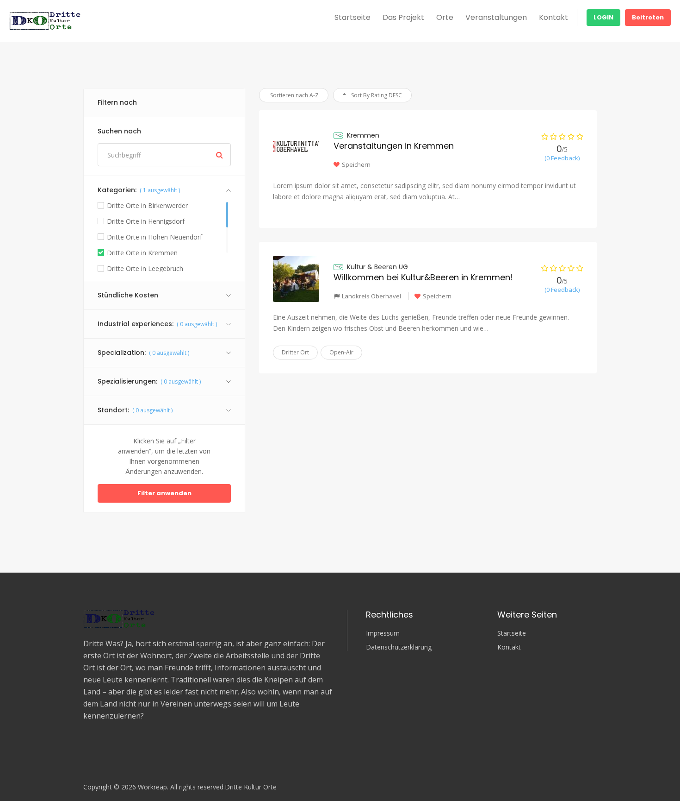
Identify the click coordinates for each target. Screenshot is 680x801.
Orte (444, 17)
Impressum (383, 633)
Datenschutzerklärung (399, 647)
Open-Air (341, 352)
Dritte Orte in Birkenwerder (147, 205)
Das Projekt (403, 17)
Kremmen (363, 135)
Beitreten (648, 17)
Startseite (352, 17)
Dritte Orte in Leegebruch (145, 268)
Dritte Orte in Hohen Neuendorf (154, 237)
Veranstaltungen (496, 17)
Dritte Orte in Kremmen (142, 253)
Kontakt (553, 17)
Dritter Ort (295, 352)
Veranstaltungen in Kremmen (394, 145)
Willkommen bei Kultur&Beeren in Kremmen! (423, 277)
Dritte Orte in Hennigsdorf (146, 221)
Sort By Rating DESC (376, 95)
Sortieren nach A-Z (294, 95)
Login (603, 17)
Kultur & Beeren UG (377, 266)
